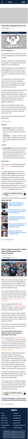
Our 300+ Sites (17, 415)
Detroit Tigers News (9, 239)
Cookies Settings (17, 427)
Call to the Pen (7, 166)
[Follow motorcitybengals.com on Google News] (25, 194)
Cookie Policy (16, 422)
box (14, 50)
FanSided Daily (17, 418)
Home (2, 239)
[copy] (9, 30)
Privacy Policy (16, 420)
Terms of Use (4, 422)
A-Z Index (3, 427)
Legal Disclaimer (5, 425)
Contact (3, 415)
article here (4, 189)
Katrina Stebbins (7, 257)
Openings (15, 413)
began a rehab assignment (16, 306)
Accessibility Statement (19, 425)
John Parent (6, 28)
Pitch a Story (4, 420)
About (2, 413)
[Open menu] (2, 2)
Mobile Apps (4, 418)
